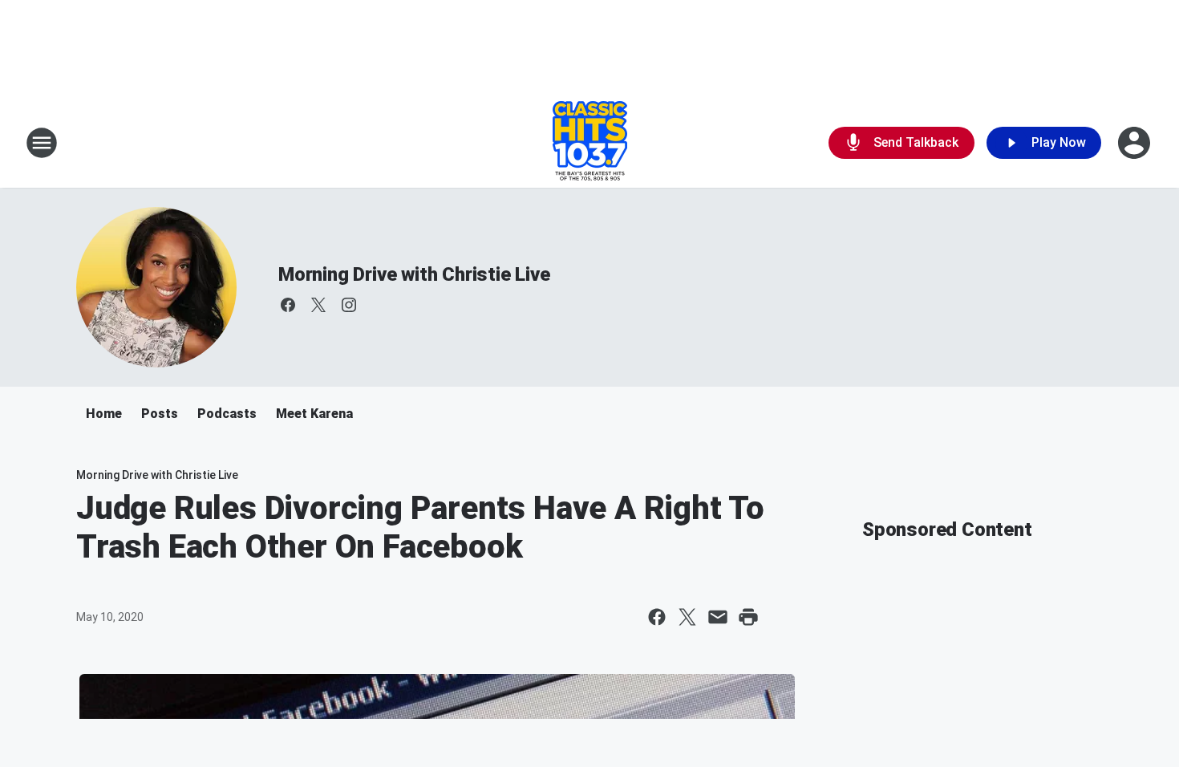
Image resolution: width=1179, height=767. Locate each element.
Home (104, 413)
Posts (159, 413)
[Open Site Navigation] (42, 143)
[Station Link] (590, 143)
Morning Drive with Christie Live (414, 274)
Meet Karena (314, 413)
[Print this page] (748, 617)
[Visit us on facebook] (288, 305)
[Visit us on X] (318, 305)
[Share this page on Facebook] (657, 617)
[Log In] (1135, 143)
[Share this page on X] (687, 617)
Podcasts (227, 413)
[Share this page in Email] (718, 617)
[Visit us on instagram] (349, 305)
